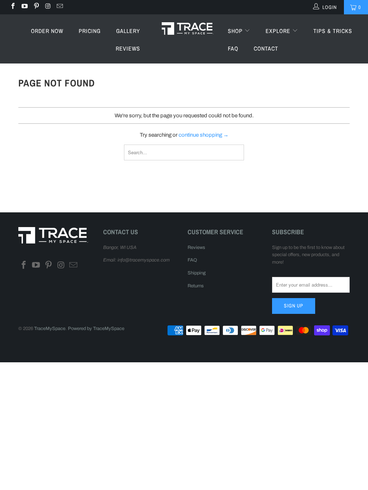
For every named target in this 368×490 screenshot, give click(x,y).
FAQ (233, 48)
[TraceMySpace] (187, 28)
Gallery (128, 31)
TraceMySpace (49, 328)
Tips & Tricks (332, 31)
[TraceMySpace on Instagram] (47, 7)
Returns (196, 285)
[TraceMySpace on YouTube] (24, 7)
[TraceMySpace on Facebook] (12, 7)
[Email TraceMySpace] (59, 7)
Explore (279, 31)
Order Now (47, 31)
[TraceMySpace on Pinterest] (36, 7)
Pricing (90, 31)
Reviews (128, 48)
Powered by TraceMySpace (96, 328)
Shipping (197, 272)
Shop (236, 31)
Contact (266, 48)
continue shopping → (204, 135)
